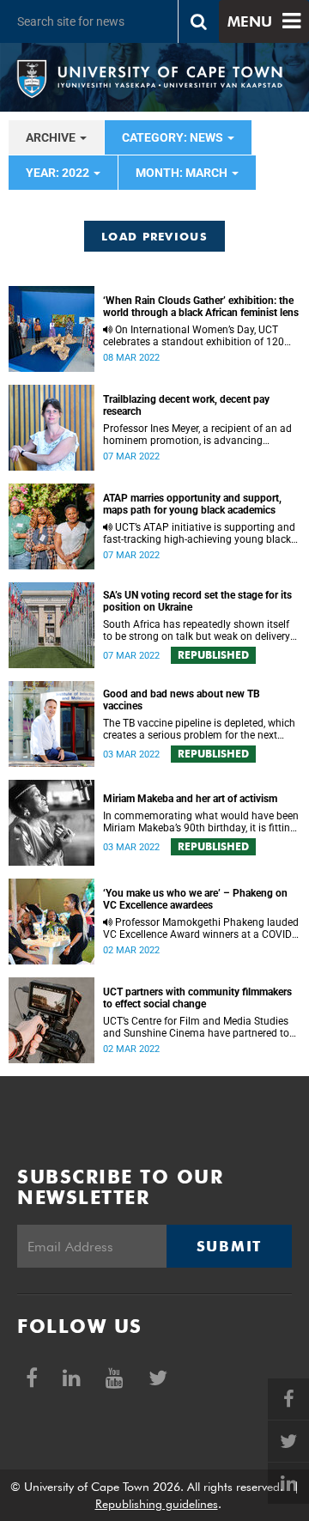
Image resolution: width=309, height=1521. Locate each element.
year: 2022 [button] (59, 172)
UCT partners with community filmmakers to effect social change (197, 998)
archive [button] (52, 137)
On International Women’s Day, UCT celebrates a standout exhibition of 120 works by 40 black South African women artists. (196, 336)
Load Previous (154, 236)
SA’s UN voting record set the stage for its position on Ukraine (197, 601)
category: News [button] (174, 137)
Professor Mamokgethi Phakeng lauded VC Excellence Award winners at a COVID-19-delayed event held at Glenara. (201, 928)
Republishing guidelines (156, 1504)
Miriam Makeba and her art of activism (190, 799)
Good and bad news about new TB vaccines (181, 700)
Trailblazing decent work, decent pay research (186, 405)
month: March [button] (183, 172)
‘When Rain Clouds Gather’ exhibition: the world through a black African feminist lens (201, 307)
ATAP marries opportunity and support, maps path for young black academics (192, 504)
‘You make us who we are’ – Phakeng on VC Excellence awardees (195, 899)
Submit (229, 1246)
